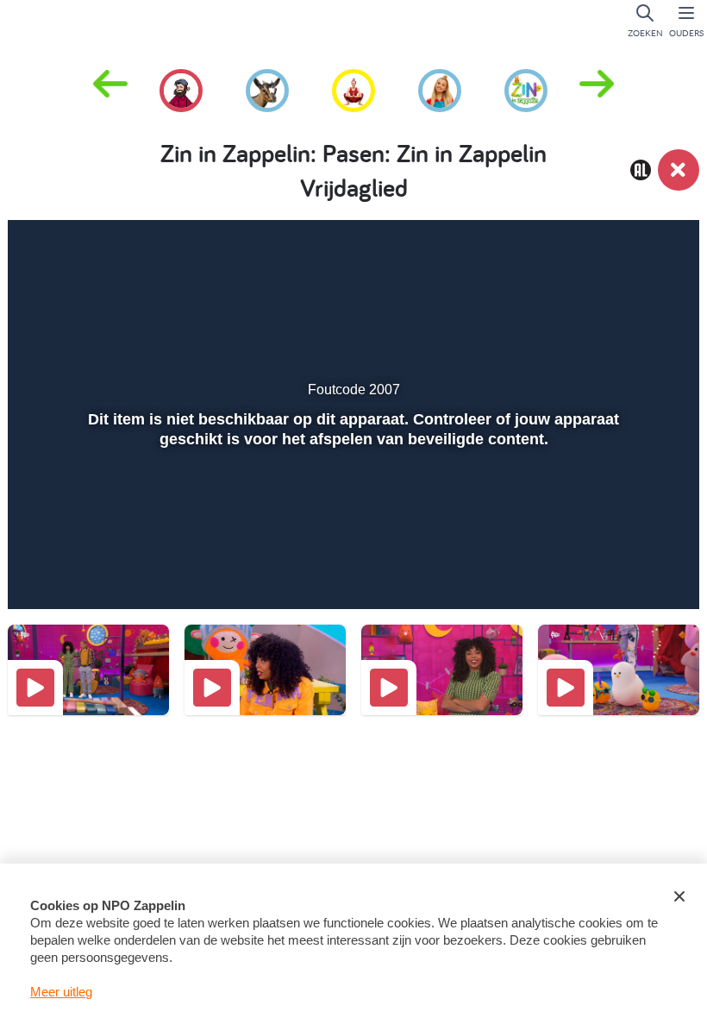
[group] (181, 88)
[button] (596, 89)
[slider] (351, 534)
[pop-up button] (622, 571)
